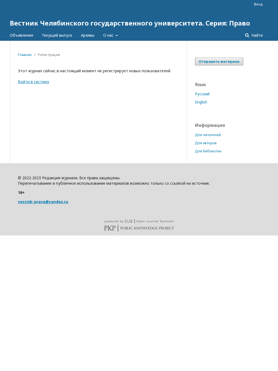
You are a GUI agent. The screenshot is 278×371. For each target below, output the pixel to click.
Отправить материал (219, 61)
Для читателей (208, 134)
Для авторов (206, 142)
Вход (258, 4)
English (201, 102)
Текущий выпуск (57, 35)
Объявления (21, 35)
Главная (24, 54)
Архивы (87, 35)
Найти (256, 35)
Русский (202, 93)
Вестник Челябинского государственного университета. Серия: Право (130, 22)
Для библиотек (208, 151)
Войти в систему (33, 81)
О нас (109, 35)
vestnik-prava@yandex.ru (43, 201)
